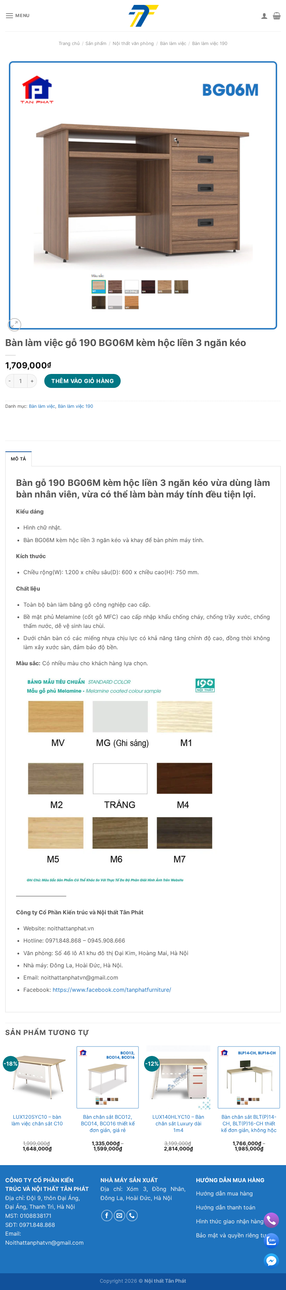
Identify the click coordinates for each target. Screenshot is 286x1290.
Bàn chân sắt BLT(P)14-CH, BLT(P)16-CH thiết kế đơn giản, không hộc (249, 1123)
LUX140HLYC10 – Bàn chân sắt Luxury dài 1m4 (178, 1123)
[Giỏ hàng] (277, 15)
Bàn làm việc (173, 43)
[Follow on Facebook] (107, 1215)
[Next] (280, 1104)
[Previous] (5, 1104)
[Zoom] (14, 325)
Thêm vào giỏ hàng (82, 380)
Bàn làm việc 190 (209, 43)
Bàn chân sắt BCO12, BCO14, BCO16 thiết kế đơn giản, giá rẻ (108, 1123)
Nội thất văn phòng (133, 43)
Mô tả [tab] (18, 459)
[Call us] (132, 1215)
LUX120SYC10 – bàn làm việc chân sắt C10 (37, 1120)
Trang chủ (69, 43)
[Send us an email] (119, 1215)
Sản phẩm (95, 43)
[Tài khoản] (264, 15)
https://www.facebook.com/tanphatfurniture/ (112, 989)
